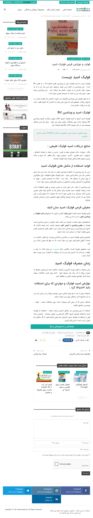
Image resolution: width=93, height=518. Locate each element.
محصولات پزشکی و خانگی (34, 9)
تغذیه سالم (85, 59)
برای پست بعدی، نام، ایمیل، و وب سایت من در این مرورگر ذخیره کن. (65, 455)
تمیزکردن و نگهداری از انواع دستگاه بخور (15, 64)
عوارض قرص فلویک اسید (48, 333)
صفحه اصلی (67, 9)
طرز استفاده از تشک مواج (15, 33)
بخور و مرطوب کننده (15, 43)
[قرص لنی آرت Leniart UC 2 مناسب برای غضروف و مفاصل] (44, 376)
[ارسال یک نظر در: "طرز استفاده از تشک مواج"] (5, 37)
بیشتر (19, 9)
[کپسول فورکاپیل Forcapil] (80, 376)
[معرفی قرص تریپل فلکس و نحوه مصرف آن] (62, 376)
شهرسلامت (26, 2)
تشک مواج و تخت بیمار (15, 29)
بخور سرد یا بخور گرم (15, 48)
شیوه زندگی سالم (53, 9)
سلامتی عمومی (47, 372)
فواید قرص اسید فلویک (83, 336)
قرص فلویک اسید (69, 336)
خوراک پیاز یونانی (40, 354)
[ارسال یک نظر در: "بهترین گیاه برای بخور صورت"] (5, 84)
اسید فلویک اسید (80, 333)
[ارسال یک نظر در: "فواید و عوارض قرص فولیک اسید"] (59, 69)
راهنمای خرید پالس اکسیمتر (79, 354)
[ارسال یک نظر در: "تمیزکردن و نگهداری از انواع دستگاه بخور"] (5, 69)
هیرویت (56, 249)
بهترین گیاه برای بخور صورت (15, 80)
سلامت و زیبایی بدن (74, 59)
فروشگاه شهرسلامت (82, 2)
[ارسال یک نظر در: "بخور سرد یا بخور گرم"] (5, 52)
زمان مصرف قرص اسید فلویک (65, 333)
